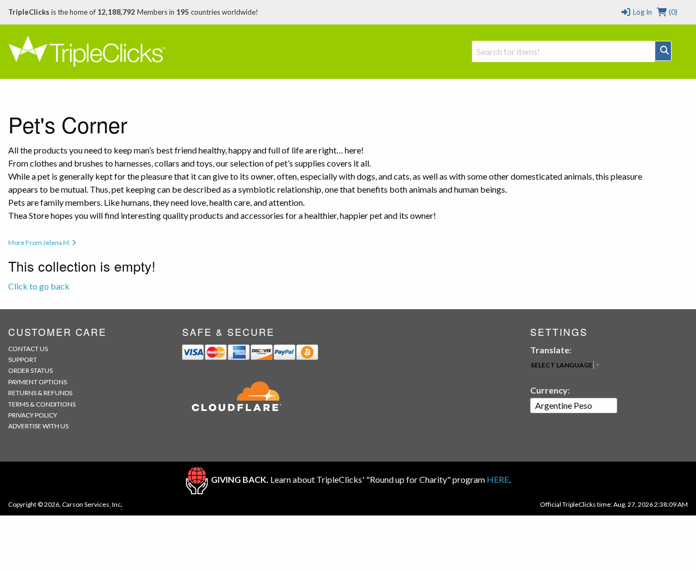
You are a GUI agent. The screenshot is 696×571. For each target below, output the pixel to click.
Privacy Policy (32, 415)
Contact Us (28, 349)
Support (22, 359)
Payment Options (37, 382)
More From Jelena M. (40, 242)
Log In (641, 12)
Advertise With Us (38, 426)
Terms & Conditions (42, 404)
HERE (498, 479)
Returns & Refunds (40, 393)
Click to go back (39, 286)
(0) (672, 12)
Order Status (30, 370)
